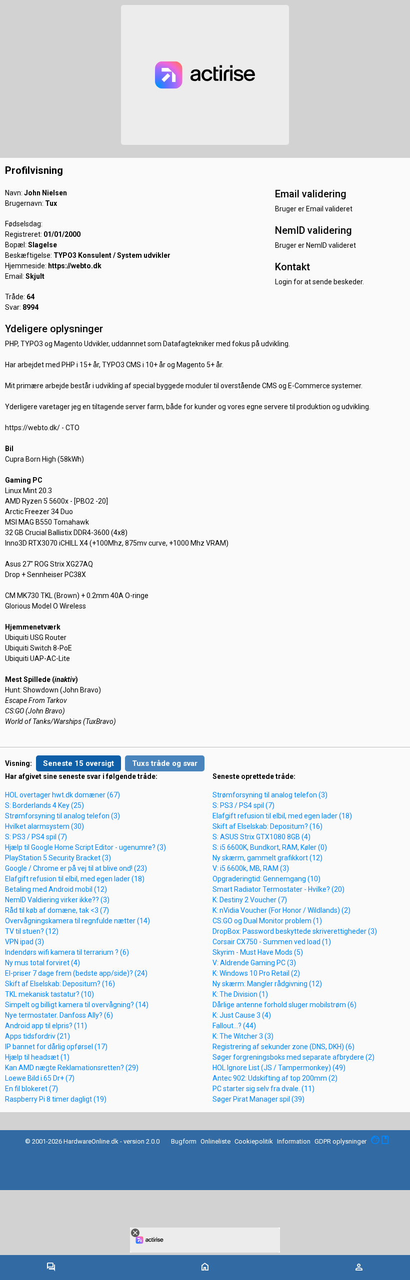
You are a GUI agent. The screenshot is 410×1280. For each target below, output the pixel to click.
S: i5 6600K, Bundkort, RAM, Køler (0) (269, 847)
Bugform (183, 1141)
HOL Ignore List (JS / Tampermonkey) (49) (279, 1068)
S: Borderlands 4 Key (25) (44, 805)
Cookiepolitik (253, 1141)
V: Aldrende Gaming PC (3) (254, 963)
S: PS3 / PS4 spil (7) (36, 837)
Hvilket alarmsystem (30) (44, 826)
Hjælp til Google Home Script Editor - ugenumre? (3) (85, 847)
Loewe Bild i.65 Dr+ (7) (39, 1078)
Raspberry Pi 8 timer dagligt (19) (55, 1099)
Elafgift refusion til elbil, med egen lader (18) (74, 879)
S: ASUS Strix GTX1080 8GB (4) (261, 837)
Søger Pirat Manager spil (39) (258, 1099)
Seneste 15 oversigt (78, 763)
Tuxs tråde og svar (165, 763)
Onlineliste (215, 1141)
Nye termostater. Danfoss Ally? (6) (59, 1015)
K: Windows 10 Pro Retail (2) (256, 973)
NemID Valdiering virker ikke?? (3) (57, 900)
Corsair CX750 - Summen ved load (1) (271, 942)
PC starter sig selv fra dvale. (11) (263, 1089)
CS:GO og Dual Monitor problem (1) (267, 921)
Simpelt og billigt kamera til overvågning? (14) (76, 1005)
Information (293, 1141)
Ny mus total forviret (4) (42, 963)
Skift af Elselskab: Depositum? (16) (60, 984)
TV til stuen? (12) (31, 931)
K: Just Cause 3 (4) (241, 1015)
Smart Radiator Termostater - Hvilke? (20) (278, 889)
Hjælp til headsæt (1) (37, 1057)
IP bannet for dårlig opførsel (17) (56, 1047)
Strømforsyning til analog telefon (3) (62, 816)
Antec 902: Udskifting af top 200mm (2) (275, 1078)
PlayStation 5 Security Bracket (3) (58, 858)
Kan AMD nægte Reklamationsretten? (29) (71, 1068)
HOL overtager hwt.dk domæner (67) (62, 795)
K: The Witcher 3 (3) (243, 1036)
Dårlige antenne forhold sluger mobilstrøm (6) (284, 1005)
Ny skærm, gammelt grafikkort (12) (267, 858)
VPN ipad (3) (24, 942)
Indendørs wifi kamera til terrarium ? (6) (67, 952)
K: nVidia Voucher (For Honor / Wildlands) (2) (281, 910)
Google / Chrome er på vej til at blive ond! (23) (76, 868)
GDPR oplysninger (340, 1141)
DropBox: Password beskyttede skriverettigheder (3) (294, 931)
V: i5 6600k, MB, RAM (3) (250, 868)
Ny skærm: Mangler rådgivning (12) (267, 984)
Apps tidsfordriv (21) (37, 1036)
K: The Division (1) (240, 994)
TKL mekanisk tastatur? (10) (49, 994)
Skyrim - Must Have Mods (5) (257, 952)
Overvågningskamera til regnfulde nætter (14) (77, 921)
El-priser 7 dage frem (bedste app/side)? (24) (76, 973)
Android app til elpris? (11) (46, 1026)
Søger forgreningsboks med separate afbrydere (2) (293, 1057)
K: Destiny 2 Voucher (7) (249, 900)
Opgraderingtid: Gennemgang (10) (266, 879)
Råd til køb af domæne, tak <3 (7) (57, 910)
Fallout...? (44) (234, 1026)
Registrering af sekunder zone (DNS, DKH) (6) (283, 1047)
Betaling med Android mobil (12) (56, 889)
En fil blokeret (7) (31, 1089)
